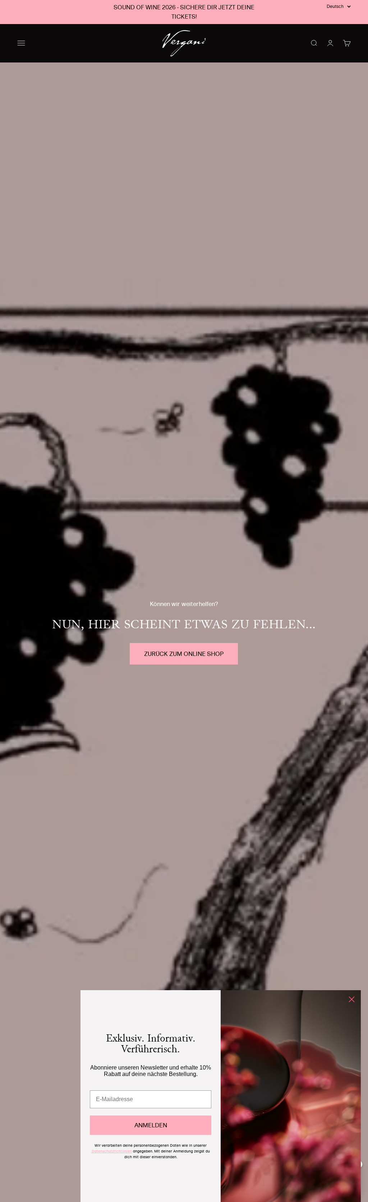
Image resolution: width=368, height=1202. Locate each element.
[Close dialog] (351, 999)
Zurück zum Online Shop (184, 653)
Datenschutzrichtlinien (112, 1151)
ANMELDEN (150, 1125)
